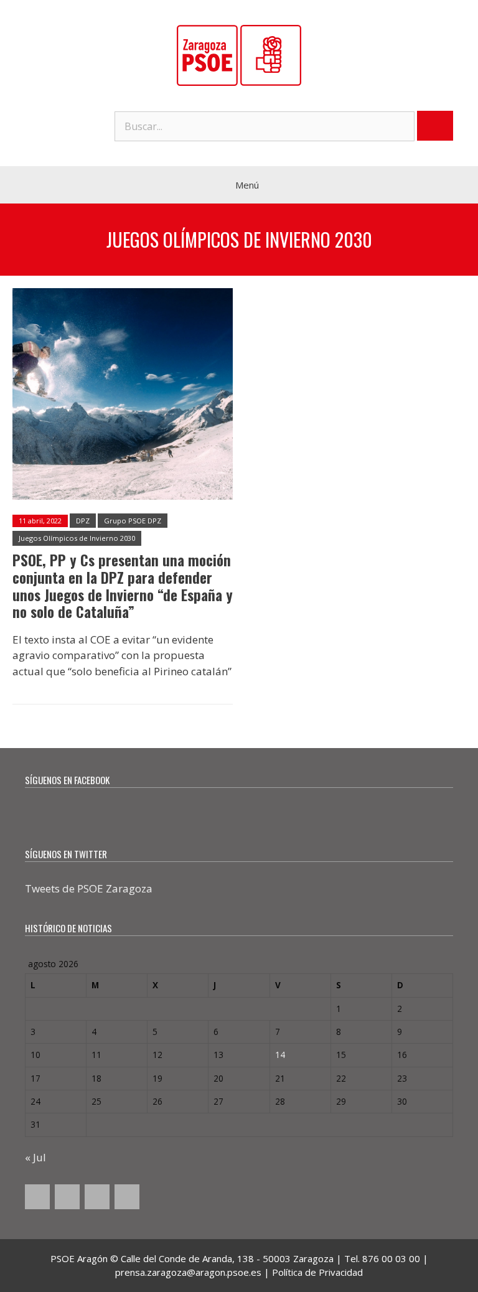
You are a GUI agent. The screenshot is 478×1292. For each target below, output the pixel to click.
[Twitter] (67, 1196)
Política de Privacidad (317, 1272)
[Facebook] (37, 1196)
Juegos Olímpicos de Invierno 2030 (77, 538)
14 (280, 1054)
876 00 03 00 (391, 1258)
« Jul (35, 1157)
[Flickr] (127, 1196)
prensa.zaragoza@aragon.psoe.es (188, 1272)
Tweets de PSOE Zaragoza (88, 888)
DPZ (83, 520)
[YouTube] (97, 1196)
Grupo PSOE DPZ (132, 520)
